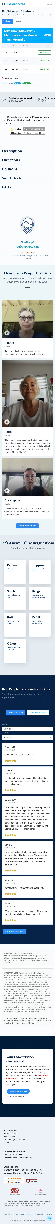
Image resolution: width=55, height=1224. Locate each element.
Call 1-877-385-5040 (18, 1091)
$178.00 (14, 61)
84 (6, 69)
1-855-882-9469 (16, 1155)
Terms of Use (7, 1214)
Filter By (5, 733)
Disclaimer (30, 1214)
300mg (18, 21)
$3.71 (25, 52)
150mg (7, 21)
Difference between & (17, 83)
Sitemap (49, 1214)
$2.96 (25, 69)
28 (6, 52)
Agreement (40, 1214)
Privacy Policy (19, 1214)
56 (6, 61)
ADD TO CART (45, 52)
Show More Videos (27, 526)
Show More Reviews (14, 932)
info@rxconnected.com (20, 1158)
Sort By (5, 724)
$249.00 (14, 69)
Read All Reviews (38, 713)
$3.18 (25, 61)
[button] (27, 131)
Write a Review (16, 713)
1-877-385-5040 (18, 1152)
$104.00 (14, 52)
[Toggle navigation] (49, 3)
